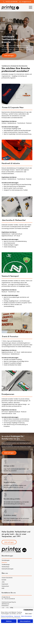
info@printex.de (26, 1)
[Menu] (30, 7)
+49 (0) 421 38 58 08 (11, 1)
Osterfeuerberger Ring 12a (9, 602)
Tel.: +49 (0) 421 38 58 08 (8, 599)
